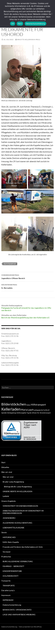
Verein (4, 532)
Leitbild (6, 496)
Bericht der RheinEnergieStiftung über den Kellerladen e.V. (25, 317)
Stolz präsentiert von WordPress (30, 627)
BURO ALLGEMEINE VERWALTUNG (18, 561)
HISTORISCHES (9, 537)
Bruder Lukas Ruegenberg (13, 482)
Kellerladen (11, 409)
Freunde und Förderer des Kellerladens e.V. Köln (23, 547)
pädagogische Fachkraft (42, 410)
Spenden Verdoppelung (8, 413)
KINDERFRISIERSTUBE (12, 571)
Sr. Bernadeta (9, 286)
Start (3, 462)
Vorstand (6, 552)
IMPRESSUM (8, 600)
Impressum (6, 595)
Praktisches (6, 556)
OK (12, 24)
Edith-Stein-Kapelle (11, 542)
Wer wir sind (6, 472)
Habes (28, 405)
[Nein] (51, 13)
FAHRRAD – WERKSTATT (13, 566)
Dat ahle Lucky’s (8, 590)
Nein (20, 24)
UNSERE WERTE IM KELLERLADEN (17, 491)
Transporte (5, 581)
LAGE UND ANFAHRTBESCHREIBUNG (19, 614)
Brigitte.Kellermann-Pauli (28, 39)
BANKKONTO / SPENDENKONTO (17, 610)
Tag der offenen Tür (33, 413)
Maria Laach (27, 409)
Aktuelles (5, 467)
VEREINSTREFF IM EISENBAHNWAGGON (20, 506)
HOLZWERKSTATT (10, 576)
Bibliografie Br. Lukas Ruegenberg (18, 486)
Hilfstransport (10, 264)
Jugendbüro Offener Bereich (13, 276)
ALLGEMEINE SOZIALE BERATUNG (17, 523)
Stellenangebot (21, 413)
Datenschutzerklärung (12, 605)
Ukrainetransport (45, 413)
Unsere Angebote (8, 501)
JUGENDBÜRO (9, 518)
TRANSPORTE (9, 585)
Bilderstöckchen (13, 404)
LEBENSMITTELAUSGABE (13, 527)
